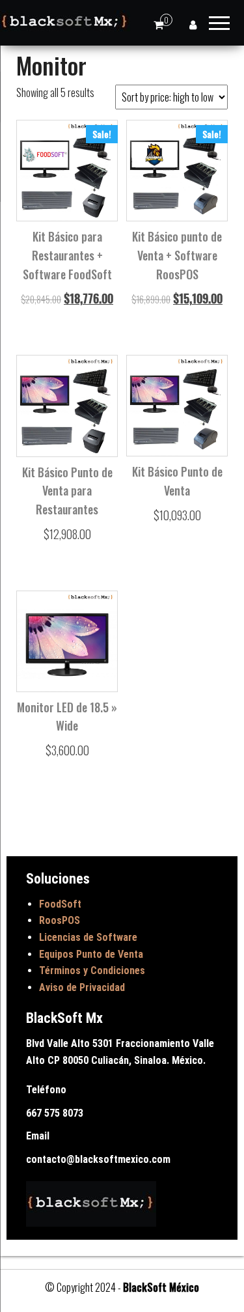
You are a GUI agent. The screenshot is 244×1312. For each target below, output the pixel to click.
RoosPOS (59, 920)
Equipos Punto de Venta (91, 954)
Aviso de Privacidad (82, 987)
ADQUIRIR (67, 303)
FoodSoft (60, 904)
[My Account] (193, 24)
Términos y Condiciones (92, 970)
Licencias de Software (88, 937)
